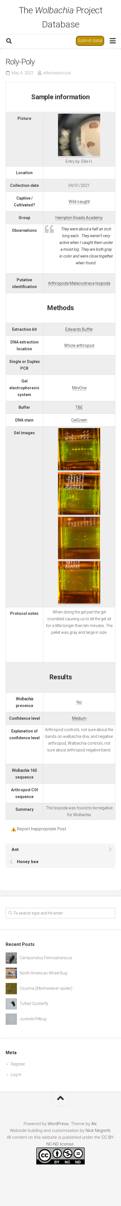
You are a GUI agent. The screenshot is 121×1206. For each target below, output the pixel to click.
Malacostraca (82, 283)
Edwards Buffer (79, 329)
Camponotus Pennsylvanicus (46, 958)
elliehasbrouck (57, 72)
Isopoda (102, 283)
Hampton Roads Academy (79, 217)
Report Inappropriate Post (41, 828)
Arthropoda (58, 283)
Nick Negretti (98, 1130)
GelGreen (79, 420)
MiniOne (79, 388)
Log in (16, 1074)
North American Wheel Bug (43, 973)
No (79, 702)
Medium (79, 718)
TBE (79, 407)
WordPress (58, 1123)
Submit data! (90, 40)
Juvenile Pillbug (33, 1019)
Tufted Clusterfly (34, 1003)
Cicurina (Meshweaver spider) (46, 988)
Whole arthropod (79, 345)
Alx (94, 1123)
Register (18, 1064)
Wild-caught (79, 201)
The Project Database (61, 17)
